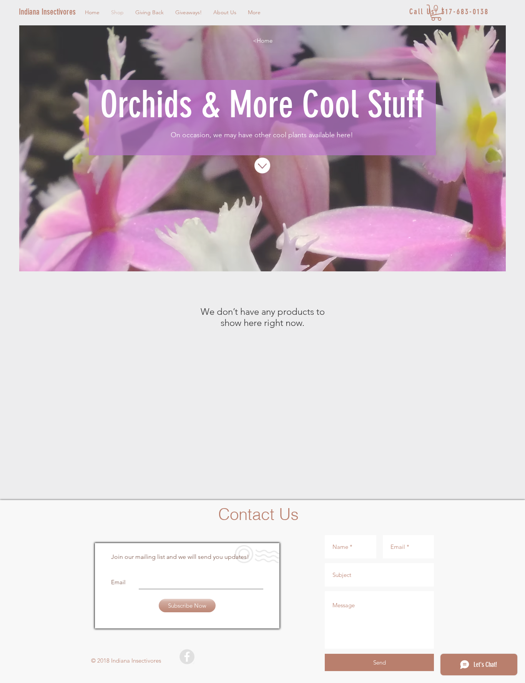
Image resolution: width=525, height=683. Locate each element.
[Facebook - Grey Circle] (186, 656)
